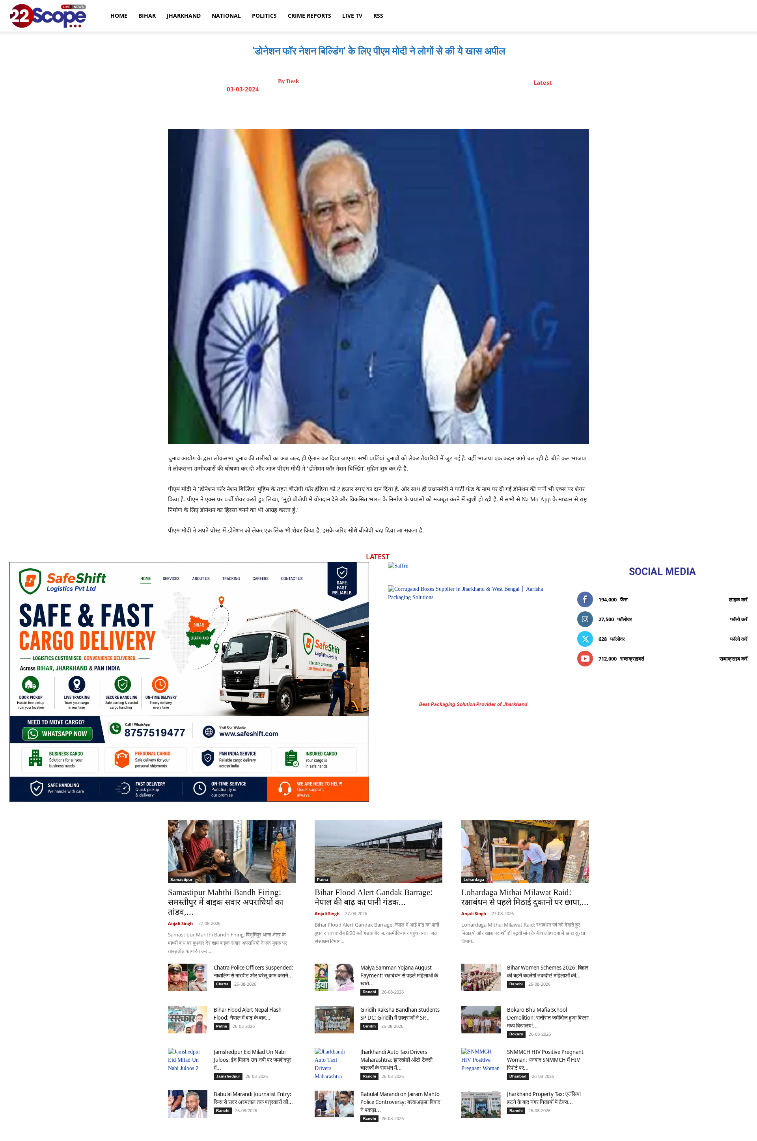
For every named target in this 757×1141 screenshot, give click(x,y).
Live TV (352, 15)
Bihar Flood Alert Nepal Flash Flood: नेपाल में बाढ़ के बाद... (248, 1013)
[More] (449, 109)
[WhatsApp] (413, 109)
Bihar (147, 15)
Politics (264, 15)
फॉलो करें (739, 619)
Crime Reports (309, 15)
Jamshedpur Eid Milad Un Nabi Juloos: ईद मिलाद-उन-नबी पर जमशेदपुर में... (252, 1059)
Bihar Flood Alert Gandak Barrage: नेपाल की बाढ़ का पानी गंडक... (374, 898)
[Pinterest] (395, 109)
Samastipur (181, 879)
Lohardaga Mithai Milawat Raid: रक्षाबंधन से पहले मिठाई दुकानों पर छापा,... (525, 898)
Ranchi (369, 992)
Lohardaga (474, 879)
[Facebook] (358, 109)
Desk (292, 81)
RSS (378, 15)
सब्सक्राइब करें (734, 658)
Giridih (369, 1026)
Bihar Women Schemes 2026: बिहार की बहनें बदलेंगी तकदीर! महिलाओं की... (547, 971)
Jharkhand (184, 15)
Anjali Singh (180, 923)
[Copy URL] (431, 109)
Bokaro (516, 1034)
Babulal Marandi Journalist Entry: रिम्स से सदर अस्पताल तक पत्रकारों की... (253, 1098)
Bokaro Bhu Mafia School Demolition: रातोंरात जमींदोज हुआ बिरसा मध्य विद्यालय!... (548, 1017)
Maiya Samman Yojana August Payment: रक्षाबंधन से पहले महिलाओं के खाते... (399, 975)
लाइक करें (738, 599)
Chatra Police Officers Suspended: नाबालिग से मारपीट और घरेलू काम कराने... (253, 971)
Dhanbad (517, 1076)
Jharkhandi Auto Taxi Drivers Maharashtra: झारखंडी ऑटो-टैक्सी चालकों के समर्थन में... (396, 1059)
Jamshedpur (228, 1076)
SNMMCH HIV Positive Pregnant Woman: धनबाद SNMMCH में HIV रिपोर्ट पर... (545, 1059)
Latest (542, 82)
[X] (376, 109)
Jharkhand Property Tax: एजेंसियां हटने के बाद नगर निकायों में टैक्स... (544, 1098)
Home (118, 15)
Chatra (222, 984)
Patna (322, 879)
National (226, 15)
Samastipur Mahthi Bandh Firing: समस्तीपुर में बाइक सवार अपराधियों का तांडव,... (225, 903)
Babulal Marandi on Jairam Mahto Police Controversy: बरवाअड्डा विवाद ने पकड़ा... (400, 1101)
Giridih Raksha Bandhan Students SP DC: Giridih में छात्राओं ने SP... (400, 1013)
